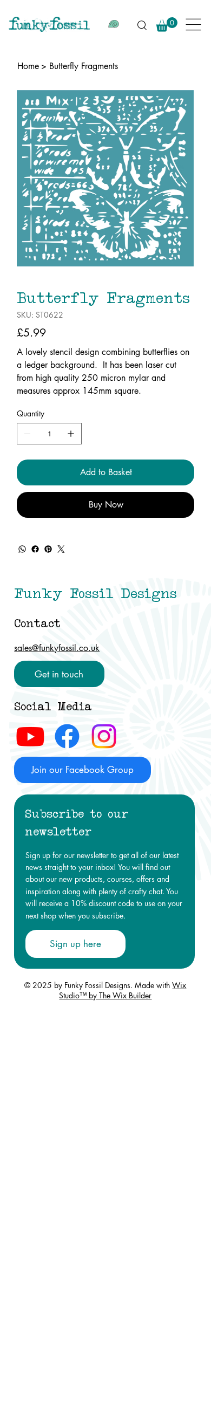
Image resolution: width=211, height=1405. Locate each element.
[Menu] (194, 24)
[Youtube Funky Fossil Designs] (30, 736)
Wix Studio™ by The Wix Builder (122, 990)
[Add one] (71, 433)
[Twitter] (61, 549)
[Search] (141, 24)
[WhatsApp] (22, 549)
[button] (166, 24)
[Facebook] (35, 549)
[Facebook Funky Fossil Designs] (67, 736)
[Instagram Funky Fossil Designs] (104, 736)
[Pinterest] (48, 549)
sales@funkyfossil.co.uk (57, 648)
